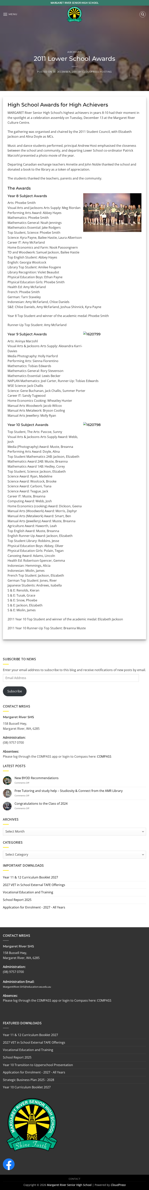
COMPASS (103, 756)
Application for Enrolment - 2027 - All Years (34, 907)
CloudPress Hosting (97, 71)
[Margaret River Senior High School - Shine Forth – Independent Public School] (74, 14)
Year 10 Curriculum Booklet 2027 (27, 1087)
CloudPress (118, 1185)
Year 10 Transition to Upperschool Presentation (38, 1065)
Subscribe (14, 691)
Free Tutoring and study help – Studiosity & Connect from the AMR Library (69, 791)
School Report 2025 (17, 900)
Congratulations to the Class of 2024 (41, 803)
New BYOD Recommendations (37, 778)
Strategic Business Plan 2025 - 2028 (28, 1080)
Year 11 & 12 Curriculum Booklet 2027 (30, 877)
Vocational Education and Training (28, 892)
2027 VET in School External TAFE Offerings (34, 885)
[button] (10, 14)
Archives (74, 52)
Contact (74, 1179)
